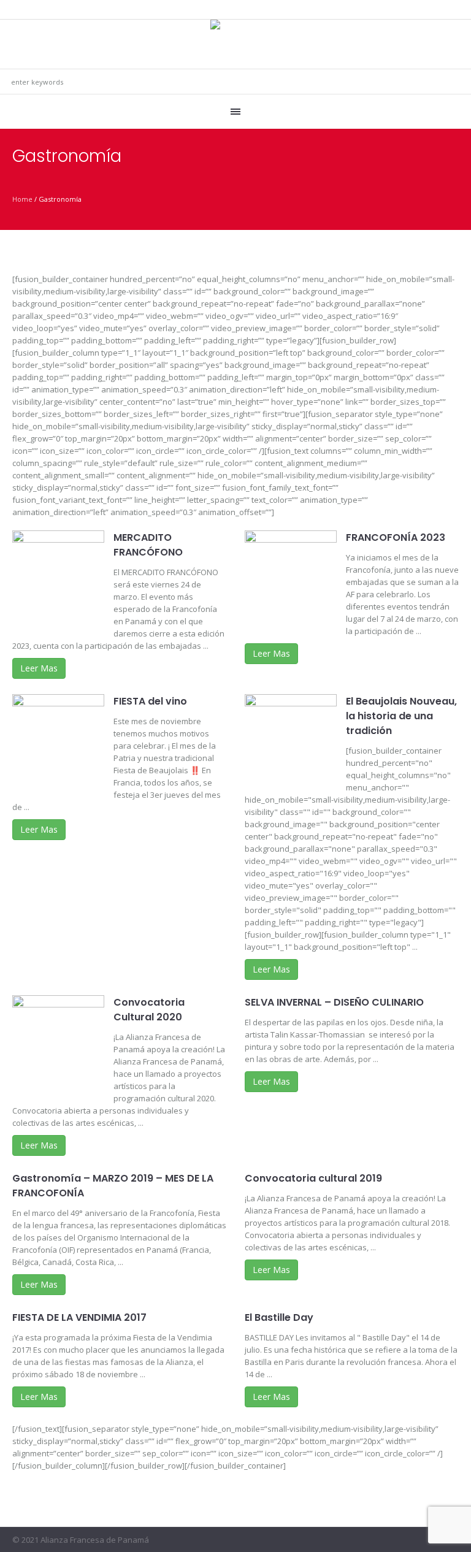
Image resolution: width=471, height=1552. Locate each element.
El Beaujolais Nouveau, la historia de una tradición (401, 716)
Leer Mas (39, 668)
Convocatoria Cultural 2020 (149, 1009)
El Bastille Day (279, 1317)
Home (22, 199)
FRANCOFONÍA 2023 (395, 537)
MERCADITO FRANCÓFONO (148, 544)
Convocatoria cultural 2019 (313, 1178)
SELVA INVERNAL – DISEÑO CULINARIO (334, 1002)
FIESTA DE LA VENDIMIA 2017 (79, 1317)
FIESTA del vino (150, 701)
